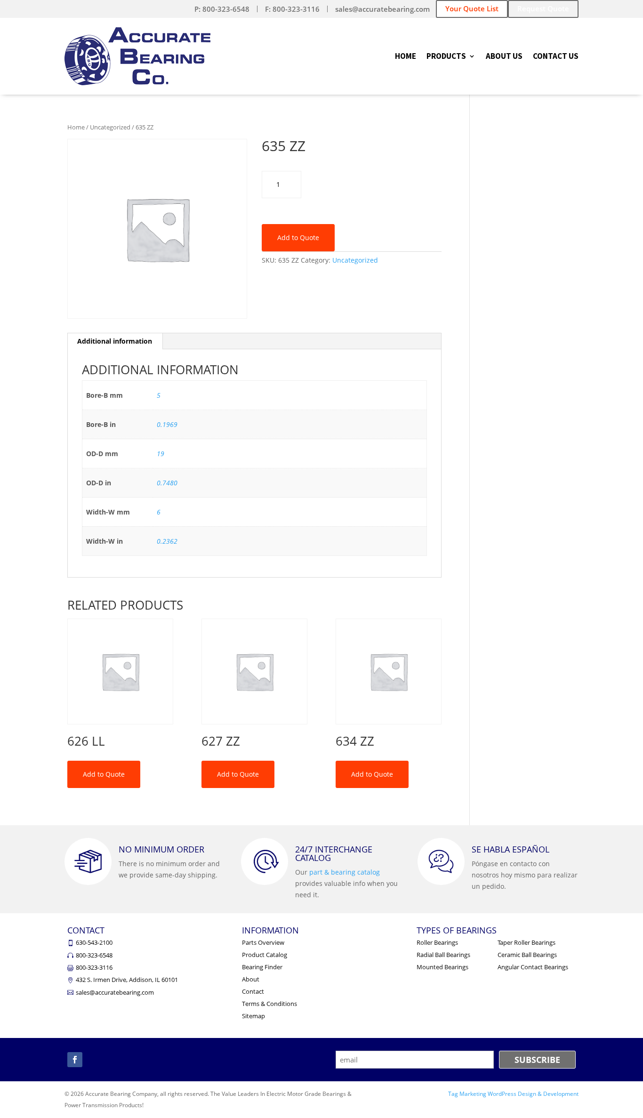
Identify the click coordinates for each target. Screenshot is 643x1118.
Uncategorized (110, 127)
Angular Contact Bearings (533, 967)
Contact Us (556, 57)
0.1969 (167, 424)
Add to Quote (298, 237)
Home (405, 57)
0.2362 (167, 541)
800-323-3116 (94, 967)
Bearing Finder (262, 967)
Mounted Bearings (442, 967)
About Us (504, 57)
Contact (253, 991)
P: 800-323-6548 (221, 9)
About (250, 979)
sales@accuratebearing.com (382, 9)
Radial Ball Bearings (443, 954)
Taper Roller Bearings (526, 942)
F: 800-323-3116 (292, 9)
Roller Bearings (437, 942)
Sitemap (253, 1016)
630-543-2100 (94, 942)
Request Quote (543, 8)
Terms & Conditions (269, 1003)
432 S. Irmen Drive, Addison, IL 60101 (127, 979)
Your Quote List (471, 8)
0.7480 (167, 482)
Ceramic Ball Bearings (527, 954)
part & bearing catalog (344, 872)
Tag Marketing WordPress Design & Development (513, 1094)
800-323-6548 (94, 955)
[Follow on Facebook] (74, 1059)
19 (160, 453)
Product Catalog (264, 954)
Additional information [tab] (114, 341)
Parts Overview (263, 942)
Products (446, 57)
